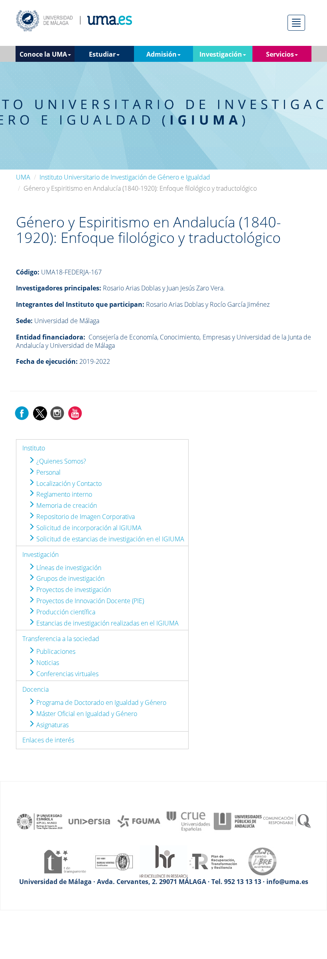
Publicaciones (55, 651)
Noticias (47, 662)
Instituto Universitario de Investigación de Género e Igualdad (124, 177)
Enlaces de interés (48, 740)
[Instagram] (57, 412)
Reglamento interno (63, 494)
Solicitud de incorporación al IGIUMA (88, 527)
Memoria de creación (66, 505)
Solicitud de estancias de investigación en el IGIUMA (109, 539)
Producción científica (65, 612)
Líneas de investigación (68, 567)
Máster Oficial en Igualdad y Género (86, 713)
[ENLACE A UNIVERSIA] (89, 821)
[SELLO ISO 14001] (114, 860)
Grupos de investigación (69, 578)
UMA (23, 177)
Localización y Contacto (68, 483)
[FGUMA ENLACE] (139, 821)
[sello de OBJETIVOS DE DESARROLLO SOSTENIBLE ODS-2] (40, 821)
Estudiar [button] (102, 54)
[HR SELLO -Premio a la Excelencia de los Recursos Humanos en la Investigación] (163, 860)
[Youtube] (75, 412)
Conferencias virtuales (66, 673)
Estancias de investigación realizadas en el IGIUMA (107, 623)
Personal (48, 472)
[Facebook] (22, 412)
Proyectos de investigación (73, 589)
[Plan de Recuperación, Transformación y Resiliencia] (213, 860)
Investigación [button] (220, 54)
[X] (40, 412)
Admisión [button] (161, 54)
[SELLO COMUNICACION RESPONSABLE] (287, 821)
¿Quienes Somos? (60, 461)
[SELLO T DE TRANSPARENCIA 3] (65, 860)
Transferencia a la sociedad (60, 638)
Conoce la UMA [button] (43, 54)
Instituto (33, 448)
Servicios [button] (280, 54)
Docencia (35, 689)
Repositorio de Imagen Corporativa (85, 516)
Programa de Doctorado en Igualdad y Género (100, 702)
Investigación (40, 554)
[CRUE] (188, 821)
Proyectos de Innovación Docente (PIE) (89, 600)
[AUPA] (238, 821)
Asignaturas (52, 724)
